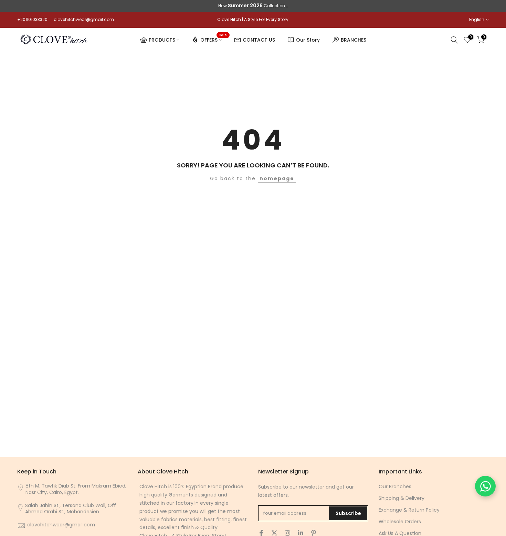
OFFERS (213, 38)
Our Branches (395, 486)
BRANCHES (353, 39)
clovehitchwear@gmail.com (84, 19)
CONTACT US (259, 39)
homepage (277, 178)
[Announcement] (253, 6)
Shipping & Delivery (401, 498)
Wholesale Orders (400, 521)
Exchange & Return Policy (409, 509)
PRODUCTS (162, 39)
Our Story (308, 39)
